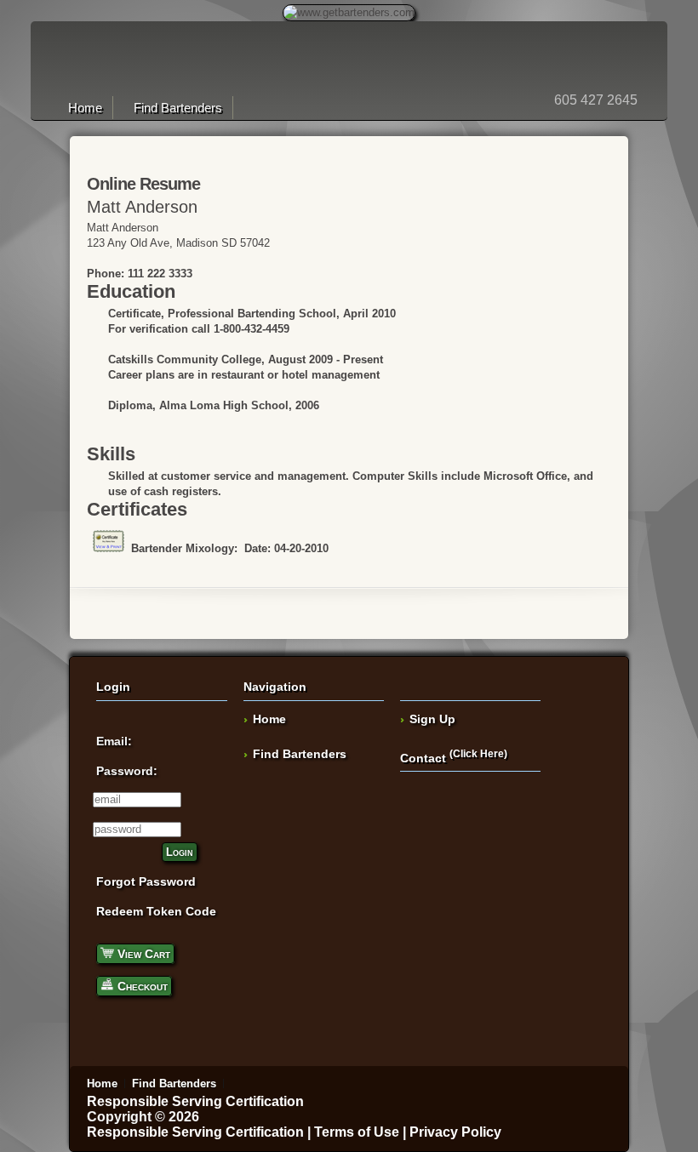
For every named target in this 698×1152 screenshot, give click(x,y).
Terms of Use (356, 1132)
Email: (114, 741)
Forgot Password (146, 881)
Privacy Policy (455, 1132)
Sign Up (432, 719)
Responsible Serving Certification (195, 1101)
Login (179, 852)
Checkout (141, 986)
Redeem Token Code (156, 911)
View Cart (142, 954)
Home (85, 107)
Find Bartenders (178, 107)
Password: (126, 771)
